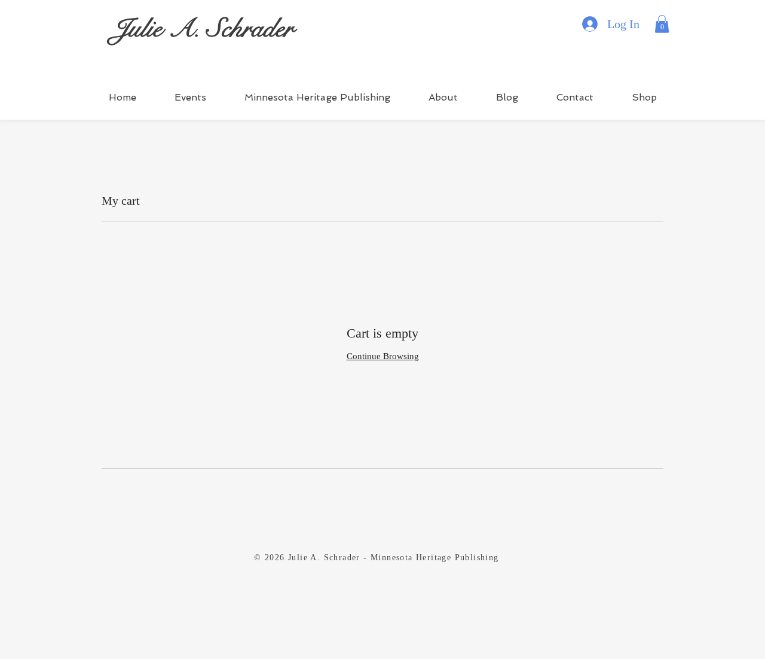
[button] (661, 24)
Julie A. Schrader (202, 28)
